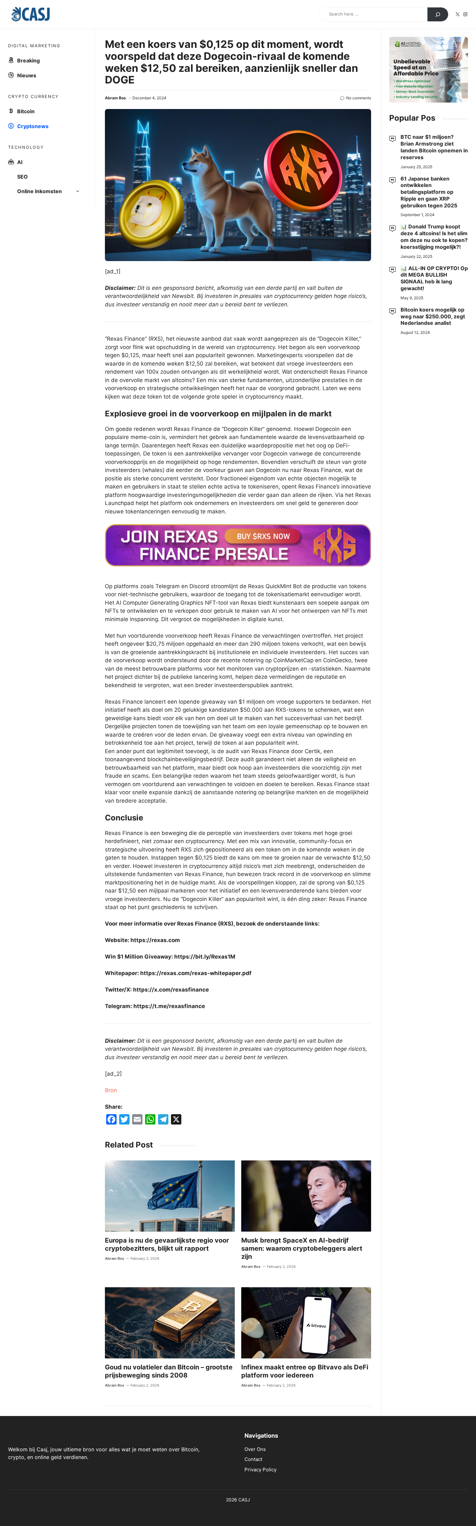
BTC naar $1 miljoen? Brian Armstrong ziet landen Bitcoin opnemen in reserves (434, 147)
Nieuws (26, 75)
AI (19, 162)
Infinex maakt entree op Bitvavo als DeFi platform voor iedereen (304, 1371)
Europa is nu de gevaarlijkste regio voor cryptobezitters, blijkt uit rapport (167, 1244)
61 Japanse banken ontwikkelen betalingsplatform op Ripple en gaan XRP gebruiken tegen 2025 (429, 191)
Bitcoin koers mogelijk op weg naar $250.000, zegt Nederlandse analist (433, 316)
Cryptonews (33, 126)
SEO (22, 176)
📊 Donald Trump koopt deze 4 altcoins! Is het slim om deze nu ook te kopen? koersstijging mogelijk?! (434, 236)
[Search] (437, 14)
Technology (26, 147)
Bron (111, 1090)
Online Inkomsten (39, 191)
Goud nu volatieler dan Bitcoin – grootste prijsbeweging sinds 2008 (168, 1371)
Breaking (28, 60)
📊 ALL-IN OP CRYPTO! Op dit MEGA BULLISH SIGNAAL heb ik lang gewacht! (434, 278)
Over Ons (255, 1449)
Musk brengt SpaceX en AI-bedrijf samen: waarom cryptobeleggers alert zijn (301, 1248)
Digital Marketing (34, 45)
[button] (79, 191)
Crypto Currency (33, 96)
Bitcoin (26, 111)
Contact (253, 1459)
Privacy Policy (260, 1469)
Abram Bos (115, 97)
